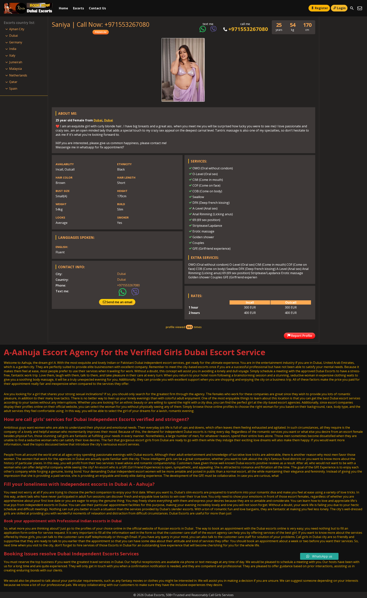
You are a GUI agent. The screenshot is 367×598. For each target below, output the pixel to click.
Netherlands (18, 75)
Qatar (13, 82)
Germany (15, 42)
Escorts (78, 8)
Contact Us (97, 8)
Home (63, 8)
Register (321, 8)
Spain (13, 88)
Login (341, 8)
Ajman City (16, 29)
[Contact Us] (359, 8)
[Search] (351, 8)
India (12, 49)
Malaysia (15, 69)
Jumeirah (15, 62)
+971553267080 (248, 28)
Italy (12, 55)
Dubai (98, 120)
